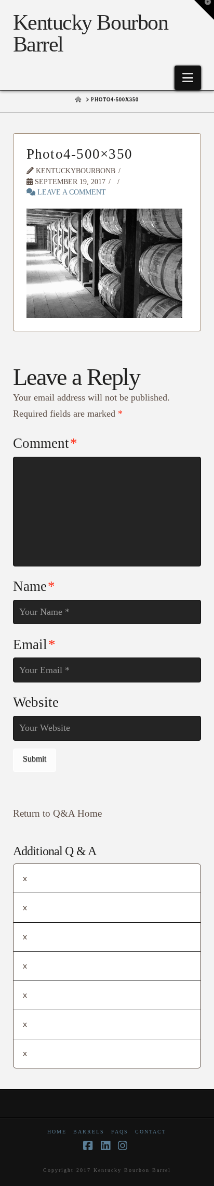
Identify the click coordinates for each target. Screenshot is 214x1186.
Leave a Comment (70, 192)
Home (56, 1132)
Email (34, 644)
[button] (188, 78)
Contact (150, 1132)
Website (36, 702)
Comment (45, 443)
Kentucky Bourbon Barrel (90, 33)
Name (34, 586)
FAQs (119, 1132)
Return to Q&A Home (57, 813)
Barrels (88, 1132)
